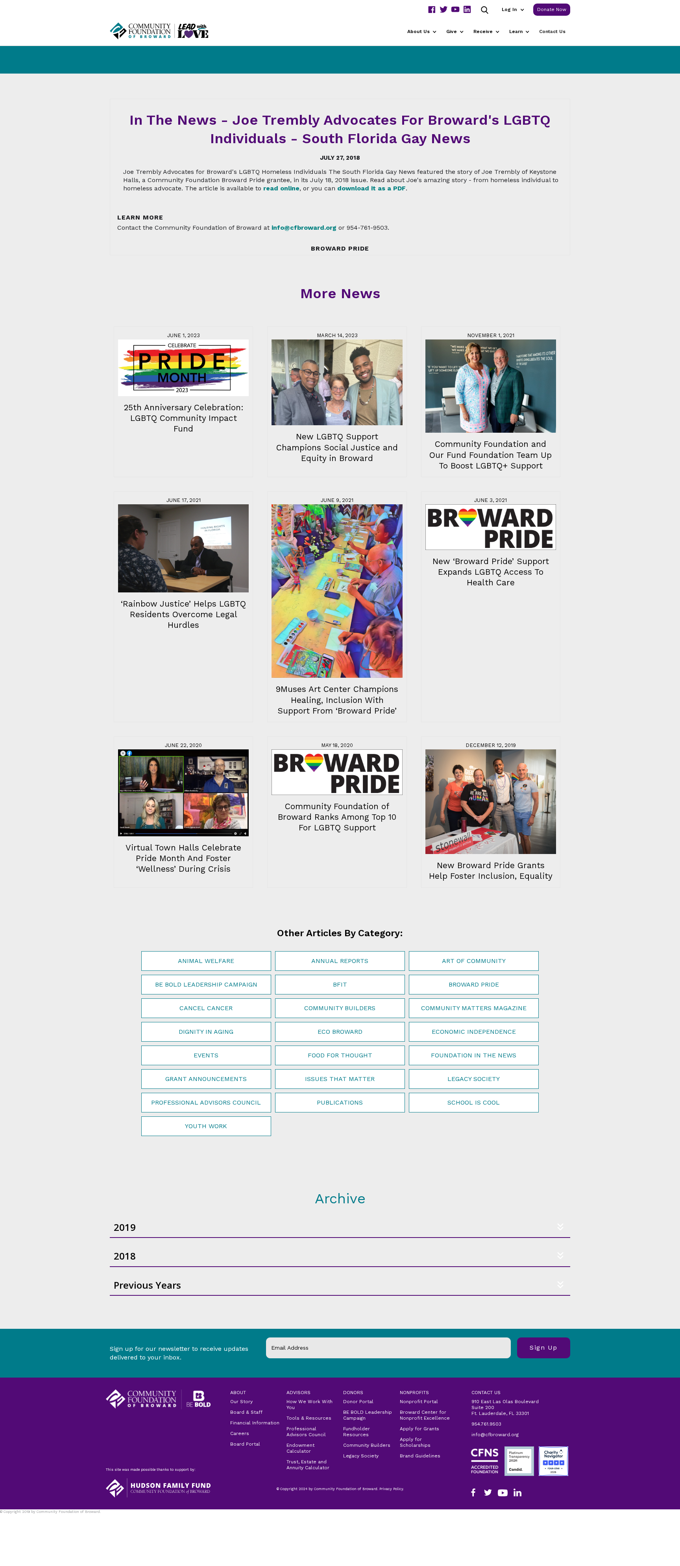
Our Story (241, 1401)
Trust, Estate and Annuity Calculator (307, 1464)
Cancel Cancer (206, 1008)
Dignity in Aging (206, 1031)
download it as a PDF (371, 188)
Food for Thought (340, 1055)
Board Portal (245, 1444)
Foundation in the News (473, 1055)
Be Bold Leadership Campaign (206, 984)
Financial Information (254, 1423)
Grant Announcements (206, 1079)
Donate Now (551, 9)
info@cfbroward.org (495, 1434)
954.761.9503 (486, 1424)
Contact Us (552, 31)
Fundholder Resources (356, 1431)
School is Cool (473, 1102)
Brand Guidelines (420, 1456)
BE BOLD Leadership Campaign (367, 1415)
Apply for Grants (419, 1428)
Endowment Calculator (300, 1448)
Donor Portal (358, 1401)
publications (340, 1102)
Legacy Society (473, 1079)
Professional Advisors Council (206, 1102)
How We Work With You (309, 1404)
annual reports (339, 961)
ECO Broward (340, 1031)
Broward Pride (474, 984)
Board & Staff (246, 1412)
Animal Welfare (206, 961)
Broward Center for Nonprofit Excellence (425, 1415)
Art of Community (474, 961)
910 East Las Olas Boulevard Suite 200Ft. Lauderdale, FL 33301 (505, 1407)
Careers (239, 1433)
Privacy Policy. (16, 1517)
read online (281, 188)
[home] (169, 30)
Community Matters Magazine (474, 1008)
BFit (340, 984)
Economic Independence (474, 1031)
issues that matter (340, 1079)
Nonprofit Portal (419, 1401)
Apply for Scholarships (415, 1442)
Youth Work (206, 1126)
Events (206, 1055)
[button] (512, 10)
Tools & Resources (308, 1418)
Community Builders (339, 1008)
